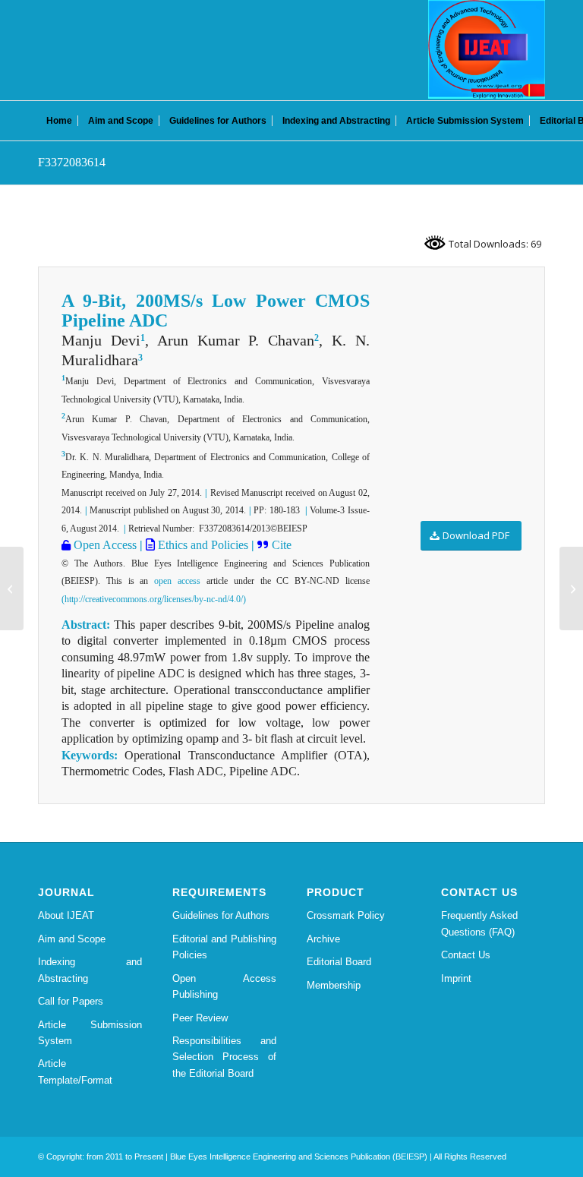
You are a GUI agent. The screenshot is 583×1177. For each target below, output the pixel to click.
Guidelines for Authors (220, 915)
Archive (323, 939)
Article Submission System (90, 1032)
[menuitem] (59, 121)
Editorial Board (339, 961)
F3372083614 (72, 162)
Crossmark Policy (346, 915)
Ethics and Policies (201, 544)
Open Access (104, 544)
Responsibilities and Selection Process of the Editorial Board (224, 1057)
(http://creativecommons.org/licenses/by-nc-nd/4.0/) (153, 599)
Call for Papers (70, 1001)
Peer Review (200, 1018)
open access (177, 581)
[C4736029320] (12, 588)
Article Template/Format (75, 1071)
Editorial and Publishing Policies (224, 947)
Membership (334, 985)
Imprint (456, 978)
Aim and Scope (72, 939)
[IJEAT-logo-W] (486, 49)
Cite (282, 544)
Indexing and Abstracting (90, 969)
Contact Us (465, 955)
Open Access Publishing (224, 986)
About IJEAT (66, 915)
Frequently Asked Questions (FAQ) (479, 923)
